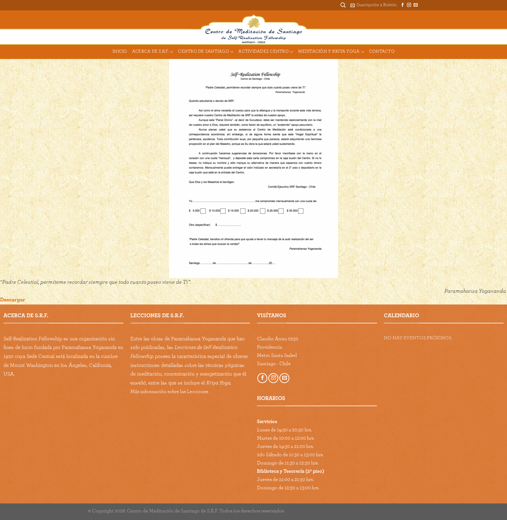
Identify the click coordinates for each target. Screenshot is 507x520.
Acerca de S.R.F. (150, 51)
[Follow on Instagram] (409, 5)
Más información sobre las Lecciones (169, 391)
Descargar (12, 299)
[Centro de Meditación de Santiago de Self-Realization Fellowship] (253, 27)
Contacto (382, 51)
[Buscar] (343, 5)
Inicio (119, 51)
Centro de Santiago (203, 51)
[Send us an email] (416, 5)
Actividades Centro (263, 51)
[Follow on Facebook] (402, 5)
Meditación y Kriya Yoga (328, 51)
